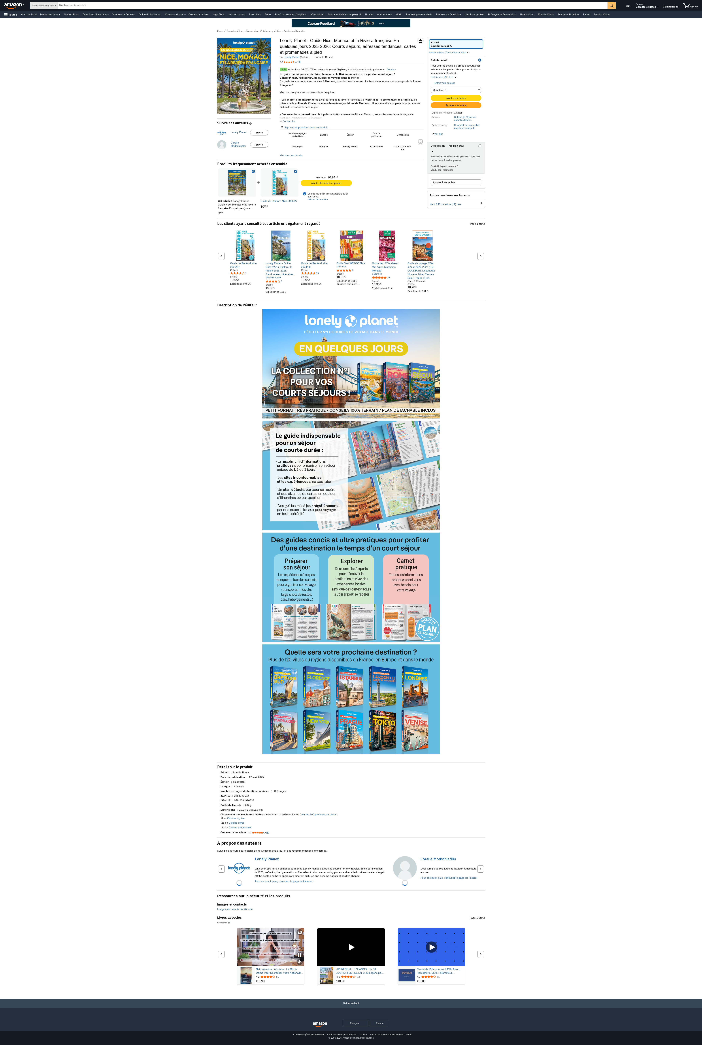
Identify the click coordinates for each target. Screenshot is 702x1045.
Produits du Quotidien (448, 14)
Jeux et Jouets (236, 14)
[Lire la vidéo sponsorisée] (351, 947)
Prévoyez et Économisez (502, 14)
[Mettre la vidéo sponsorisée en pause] (300, 955)
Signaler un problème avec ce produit (306, 127)
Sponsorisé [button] (222, 922)
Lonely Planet (291, 57)
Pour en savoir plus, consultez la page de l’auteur (283, 881)
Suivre (259, 132)
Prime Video (527, 14)
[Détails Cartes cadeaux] (185, 14)
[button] (11, 14)
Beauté (369, 14)
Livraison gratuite (474, 14)
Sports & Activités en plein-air (345, 14)
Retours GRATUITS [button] (442, 77)
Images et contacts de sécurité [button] (235, 909)
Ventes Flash (71, 14)
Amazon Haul (29, 14)
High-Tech (218, 14)
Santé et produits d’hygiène (290, 14)
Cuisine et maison (198, 14)
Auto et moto (384, 14)
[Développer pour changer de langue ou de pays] (365, 1023)
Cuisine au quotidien (270, 31)
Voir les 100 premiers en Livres (319, 814)
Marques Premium (569, 14)
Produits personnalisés (419, 14)
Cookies (363, 1034)
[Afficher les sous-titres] (300, 932)
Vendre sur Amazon (123, 14)
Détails (390, 69)
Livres (586, 14)
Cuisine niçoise (236, 818)
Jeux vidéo (255, 14)
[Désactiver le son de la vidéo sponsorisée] (300, 962)
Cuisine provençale (240, 827)
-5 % (283, 69)
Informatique (317, 14)
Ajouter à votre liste (444, 182)
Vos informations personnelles (341, 1034)
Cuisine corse (236, 822)
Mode (399, 14)
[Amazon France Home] (320, 1025)
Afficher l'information (318, 199)
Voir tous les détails (291, 155)
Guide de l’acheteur (150, 14)
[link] (279, 182)
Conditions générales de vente (308, 1034)
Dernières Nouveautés (96, 14)
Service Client (602, 14)
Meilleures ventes (50, 14)
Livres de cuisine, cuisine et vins (242, 31)
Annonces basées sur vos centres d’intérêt (391, 1034)
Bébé (268, 14)
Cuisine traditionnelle (294, 31)
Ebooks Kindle (546, 14)
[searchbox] (332, 5)
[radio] (456, 44)
